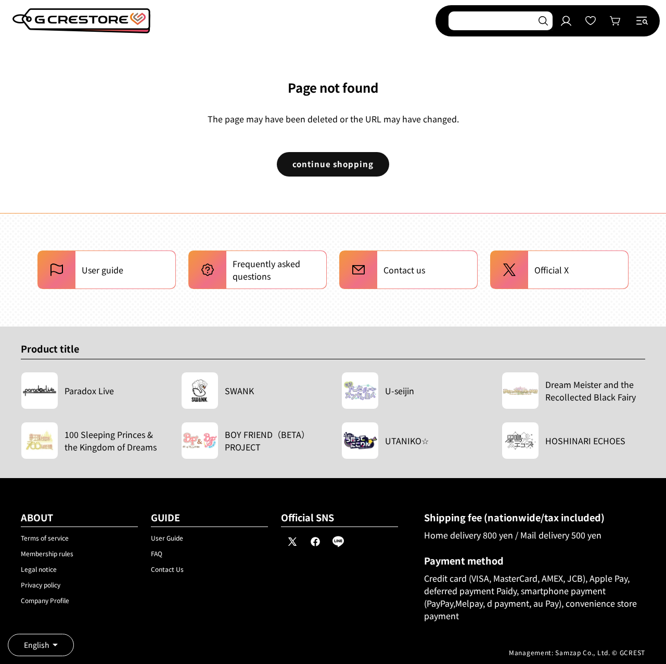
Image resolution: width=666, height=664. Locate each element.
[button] (642, 20)
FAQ (156, 553)
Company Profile (45, 600)
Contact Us (167, 569)
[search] (543, 20)
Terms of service (45, 537)
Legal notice (39, 569)
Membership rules (47, 553)
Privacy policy (40, 584)
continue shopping (333, 163)
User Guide (167, 537)
